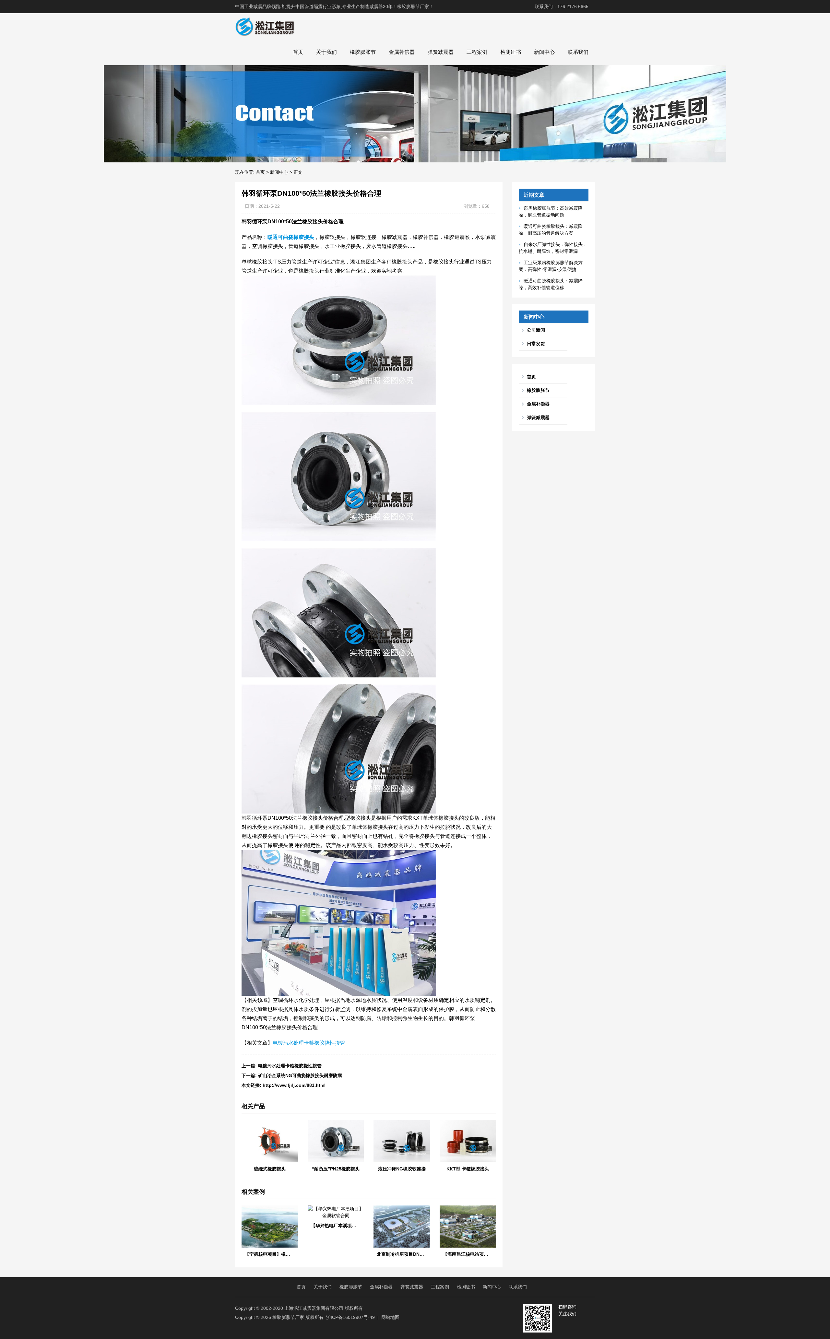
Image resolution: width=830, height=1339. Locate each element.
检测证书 (510, 52)
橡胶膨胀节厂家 (288, 1317)
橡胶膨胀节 (363, 52)
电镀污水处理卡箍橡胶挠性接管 (309, 1043)
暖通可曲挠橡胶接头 (290, 237)
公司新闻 (536, 330)
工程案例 (477, 52)
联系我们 (578, 52)
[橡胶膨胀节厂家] (264, 26)
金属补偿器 (402, 52)
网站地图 (390, 1317)
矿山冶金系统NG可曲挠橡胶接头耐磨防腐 (300, 1075)
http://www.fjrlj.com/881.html (294, 1085)
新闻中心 (544, 52)
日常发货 (536, 343)
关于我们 (326, 52)
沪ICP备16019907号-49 (350, 1317)
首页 (298, 52)
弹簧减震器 (441, 52)
